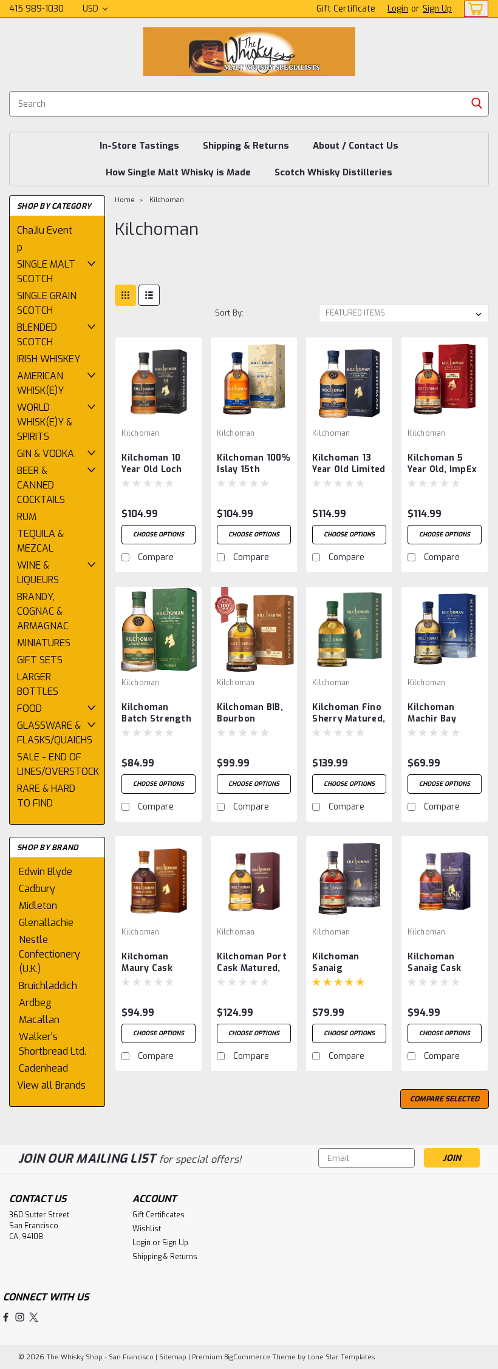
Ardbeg (35, 1002)
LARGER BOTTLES (37, 684)
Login (397, 9)
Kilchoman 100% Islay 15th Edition (253, 464)
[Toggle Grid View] (125, 295)
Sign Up (437, 9)
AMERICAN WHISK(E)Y (40, 383)
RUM (26, 516)
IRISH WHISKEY (48, 359)
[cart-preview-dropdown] (473, 9)
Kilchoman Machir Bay (432, 713)
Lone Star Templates (341, 1357)
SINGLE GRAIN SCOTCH (47, 303)
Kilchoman (166, 200)
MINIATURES (43, 643)
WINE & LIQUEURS (38, 572)
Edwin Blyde (45, 871)
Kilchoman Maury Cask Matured (146, 963)
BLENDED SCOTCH (37, 334)
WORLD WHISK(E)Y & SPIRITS (44, 422)
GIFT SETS (40, 660)
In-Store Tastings (139, 146)
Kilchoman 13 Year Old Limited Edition (348, 464)
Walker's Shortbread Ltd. (52, 1044)
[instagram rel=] (19, 1317)
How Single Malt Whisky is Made (178, 172)
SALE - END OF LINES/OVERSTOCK (53, 764)
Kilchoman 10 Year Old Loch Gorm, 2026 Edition (151, 464)
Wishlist (146, 1229)
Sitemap (172, 1357)
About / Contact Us (355, 146)
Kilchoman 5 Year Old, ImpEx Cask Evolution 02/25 (442, 464)
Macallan (39, 1019)
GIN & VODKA (45, 453)
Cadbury (37, 888)
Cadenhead (43, 1068)
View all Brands (51, 1085)
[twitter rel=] (33, 1317)
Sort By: (229, 313)
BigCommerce (247, 1357)
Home (125, 200)
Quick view (158, 414)
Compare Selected (444, 1099)
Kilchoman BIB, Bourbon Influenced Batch (250, 713)
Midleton (38, 905)
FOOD (29, 708)
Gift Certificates (158, 1215)
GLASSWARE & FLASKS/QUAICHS (53, 732)
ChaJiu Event (44, 230)
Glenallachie (46, 922)
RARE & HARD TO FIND (46, 796)
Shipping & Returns (246, 146)
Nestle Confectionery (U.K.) (49, 954)
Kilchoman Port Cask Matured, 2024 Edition (252, 963)
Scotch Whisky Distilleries (333, 172)
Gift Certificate (345, 9)
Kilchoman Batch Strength (156, 713)
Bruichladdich (48, 985)
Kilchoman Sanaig (335, 962)
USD (92, 9)
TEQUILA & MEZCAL (40, 541)
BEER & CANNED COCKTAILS (41, 485)
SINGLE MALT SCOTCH (46, 271)
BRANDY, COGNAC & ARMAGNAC (43, 611)
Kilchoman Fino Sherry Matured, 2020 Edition (348, 713)
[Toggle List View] (149, 295)
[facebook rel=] (5, 1317)
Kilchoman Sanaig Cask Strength (434, 963)
